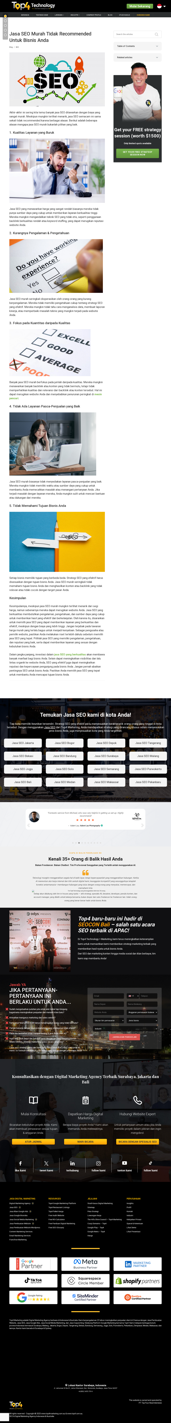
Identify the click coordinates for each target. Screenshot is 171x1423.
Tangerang (73, 1326)
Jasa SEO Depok (106, 743)
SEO (17, 47)
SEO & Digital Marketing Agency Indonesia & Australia (31, 1416)
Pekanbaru (128, 1326)
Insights (130, 1203)
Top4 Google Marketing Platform (62, 1203)
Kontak (130, 1211)
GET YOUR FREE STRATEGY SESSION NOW (137, 153)
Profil (129, 1207)
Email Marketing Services (20, 1235)
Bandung (89, 1326)
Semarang (98, 1326)
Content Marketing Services (20, 1231)
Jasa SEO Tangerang (148, 743)
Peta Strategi (93, 1211)
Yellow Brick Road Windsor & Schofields (108, 828)
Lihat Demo (131, 1227)
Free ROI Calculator (56, 1219)
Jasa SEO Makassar (106, 782)
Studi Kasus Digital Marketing (100, 1203)
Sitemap (91, 1207)
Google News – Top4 (96, 1231)
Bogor (59, 1326)
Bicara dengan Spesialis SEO (138, 1141)
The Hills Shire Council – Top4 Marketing (105, 1219)
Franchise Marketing (18, 1239)
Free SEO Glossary (56, 1227)
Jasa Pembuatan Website (20, 1223)
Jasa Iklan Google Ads (18, 1211)
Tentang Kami (42, 15)
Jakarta (52, 1326)
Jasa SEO (49, 727)
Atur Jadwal (33, 1141)
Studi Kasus (124, 15)
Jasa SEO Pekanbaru (148, 782)
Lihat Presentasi (133, 1231)
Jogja (105, 1326)
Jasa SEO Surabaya (106, 756)
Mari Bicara (85, 1141)
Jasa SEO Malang (148, 756)
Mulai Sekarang (140, 6)
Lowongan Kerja (94, 1215)
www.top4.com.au (74, 1414)
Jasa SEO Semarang (106, 769)
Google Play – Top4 (96, 1227)
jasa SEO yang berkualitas (70, 654)
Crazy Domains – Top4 (97, 1223)
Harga (90, 1235)
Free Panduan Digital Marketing (61, 1223)
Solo (110, 1326)
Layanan (59, 15)
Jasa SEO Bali (23, 782)
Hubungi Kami (143, 15)
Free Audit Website (56, 1215)
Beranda (25, 15)
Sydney (48, 1328)
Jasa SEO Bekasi (22, 756)
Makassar (153, 1326)
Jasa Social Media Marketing (21, 1219)
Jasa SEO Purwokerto (148, 769)
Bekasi (81, 1326)
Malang (45, 1326)
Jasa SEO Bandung (64, 756)
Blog (110, 15)
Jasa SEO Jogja (23, 769)
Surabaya (37, 1326)
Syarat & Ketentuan (135, 1223)
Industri (75, 15)
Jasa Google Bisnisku (18, 1215)
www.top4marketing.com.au (53, 1414)
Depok (65, 1326)
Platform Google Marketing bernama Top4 (111, 1323)
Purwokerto (118, 1326)
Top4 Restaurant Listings (59, 1207)
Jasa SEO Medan (64, 782)
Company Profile (93, 15)
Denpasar (138, 1326)
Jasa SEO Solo (64, 769)
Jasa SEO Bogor (65, 743)
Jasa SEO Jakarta (23, 743)
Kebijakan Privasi (134, 1219)
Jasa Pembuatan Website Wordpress (24, 1227)
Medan (146, 1326)
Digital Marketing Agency (19, 1203)
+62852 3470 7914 (85, 1391)
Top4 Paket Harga (55, 1211)
